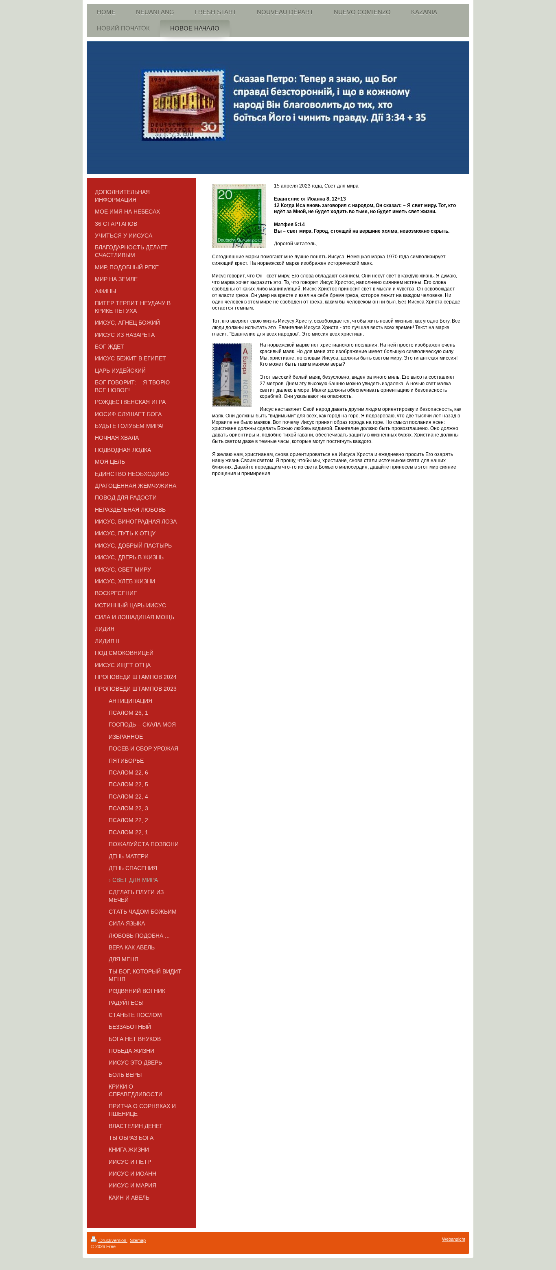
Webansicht (453, 1239)
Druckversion (112, 1240)
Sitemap (138, 1240)
